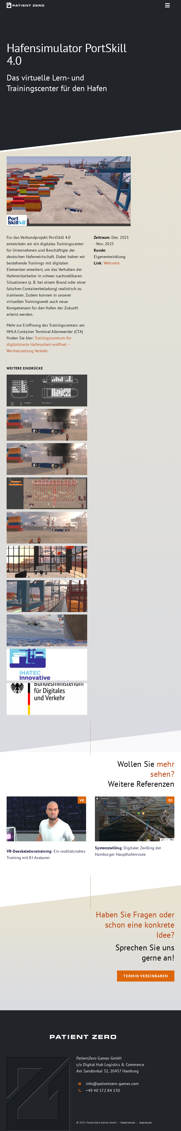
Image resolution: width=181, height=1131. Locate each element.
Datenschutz (128, 1122)
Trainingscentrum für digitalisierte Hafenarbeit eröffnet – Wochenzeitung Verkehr (39, 344)
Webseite (111, 263)
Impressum (145, 1122)
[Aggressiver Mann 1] (46, 798)
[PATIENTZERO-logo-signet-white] (25, 4)
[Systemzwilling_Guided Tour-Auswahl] (134, 798)
